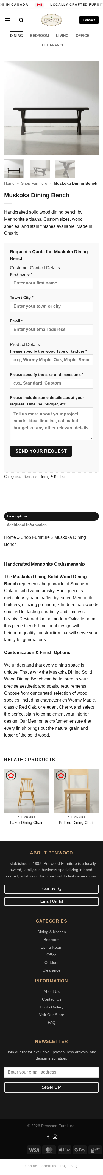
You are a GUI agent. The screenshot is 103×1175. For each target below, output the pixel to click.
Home (9, 183)
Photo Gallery (51, 1007)
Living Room (51, 947)
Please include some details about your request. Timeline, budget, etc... (47, 400)
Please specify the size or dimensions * (46, 374)
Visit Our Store (51, 1015)
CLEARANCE (53, 45)
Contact (31, 1166)
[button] (7, 20)
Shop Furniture (34, 183)
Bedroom (52, 939)
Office (51, 955)
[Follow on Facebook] (48, 1137)
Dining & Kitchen (53, 477)
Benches (30, 477)
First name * (21, 274)
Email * (16, 321)
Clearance (51, 970)
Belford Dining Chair (76, 823)
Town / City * (21, 297)
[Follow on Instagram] (55, 1137)
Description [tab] (17, 516)
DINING (16, 36)
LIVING (62, 36)
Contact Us (51, 999)
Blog (74, 1166)
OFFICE (83, 36)
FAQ (51, 1022)
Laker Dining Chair (26, 823)
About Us (52, 991)
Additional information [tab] (27, 525)
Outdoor (51, 962)
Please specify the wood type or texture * (48, 351)
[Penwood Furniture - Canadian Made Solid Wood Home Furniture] (52, 20)
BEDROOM (39, 36)
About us (48, 1166)
